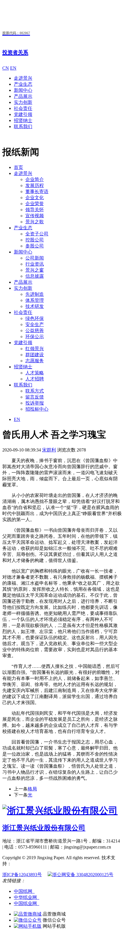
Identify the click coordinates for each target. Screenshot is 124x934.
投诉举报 (34, 403)
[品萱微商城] (28, 914)
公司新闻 (34, 258)
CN (5, 68)
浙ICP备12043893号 (22, 874)
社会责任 (23, 108)
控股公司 (34, 239)
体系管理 (34, 300)
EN (13, 68)
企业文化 (34, 197)
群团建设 (34, 354)
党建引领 (23, 114)
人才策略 (34, 372)
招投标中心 (36, 409)
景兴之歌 (34, 221)
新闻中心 (23, 90)
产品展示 (23, 96)
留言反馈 (34, 396)
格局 (32, 788)
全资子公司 (36, 233)
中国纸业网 (26, 903)
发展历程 (34, 185)
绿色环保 (34, 318)
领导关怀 (34, 209)
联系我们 (23, 126)
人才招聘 (34, 378)
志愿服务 (34, 360)
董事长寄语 (36, 191)
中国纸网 (24, 891)
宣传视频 (34, 215)
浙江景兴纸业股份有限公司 (43, 828)
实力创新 (23, 102)
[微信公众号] (28, 920)
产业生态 (23, 84)
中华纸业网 (26, 897)
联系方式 (34, 390)
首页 (18, 167)
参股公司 (34, 245)
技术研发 (34, 306)
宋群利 (49, 449)
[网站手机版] (28, 926)
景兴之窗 (34, 270)
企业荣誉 (34, 203)
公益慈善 (34, 330)
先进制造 (34, 294)
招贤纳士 (23, 120)
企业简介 (34, 179)
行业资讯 (34, 264)
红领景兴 (34, 348)
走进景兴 (23, 78)
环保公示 (34, 336)
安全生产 (34, 324)
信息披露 (34, 276)
